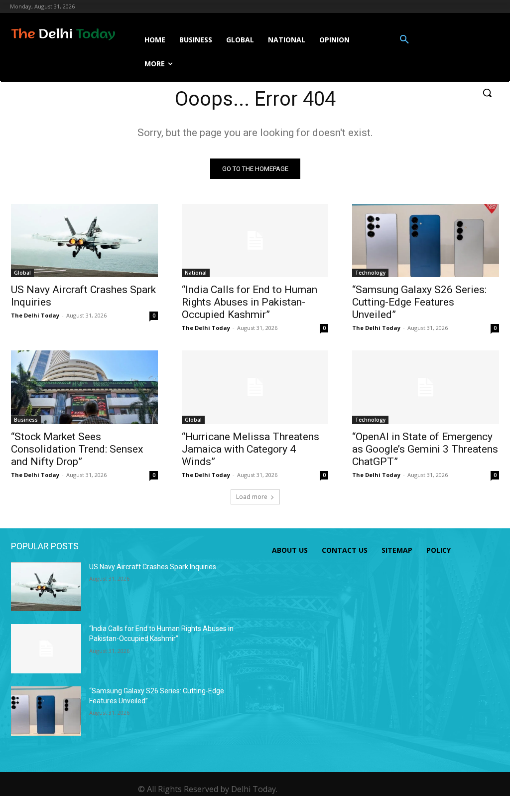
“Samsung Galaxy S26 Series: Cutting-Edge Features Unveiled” (419, 302)
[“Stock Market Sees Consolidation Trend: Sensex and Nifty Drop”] (84, 387)
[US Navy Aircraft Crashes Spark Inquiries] (84, 240)
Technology (370, 272)
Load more (251, 496)
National (196, 272)
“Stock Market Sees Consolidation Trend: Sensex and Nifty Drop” (77, 449)
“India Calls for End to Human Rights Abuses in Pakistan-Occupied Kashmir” (249, 302)
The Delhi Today (35, 315)
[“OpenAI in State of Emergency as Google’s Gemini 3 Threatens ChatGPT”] (425, 387)
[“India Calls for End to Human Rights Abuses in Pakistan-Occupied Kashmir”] (255, 240)
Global (22, 272)
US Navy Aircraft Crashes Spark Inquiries (152, 567)
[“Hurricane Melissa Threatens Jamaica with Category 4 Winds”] (255, 387)
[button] (404, 40)
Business (26, 419)
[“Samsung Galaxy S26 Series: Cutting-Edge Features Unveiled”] (425, 240)
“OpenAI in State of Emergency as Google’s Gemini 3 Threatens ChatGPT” (425, 449)
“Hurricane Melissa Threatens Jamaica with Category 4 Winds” (250, 449)
